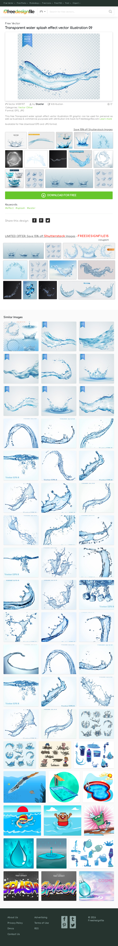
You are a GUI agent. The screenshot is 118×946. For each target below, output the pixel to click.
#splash (20, 208)
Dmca (11, 928)
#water (31, 208)
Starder (40, 104)
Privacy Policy (15, 923)
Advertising (40, 917)
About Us (13, 917)
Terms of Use (41, 923)
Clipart (76, 3)
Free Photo (21, 3)
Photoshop (34, 3)
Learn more (106, 119)
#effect (9, 208)
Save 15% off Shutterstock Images (93, 129)
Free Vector (9, 3)
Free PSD (58, 3)
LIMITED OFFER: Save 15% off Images (40, 236)
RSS (36, 928)
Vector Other (25, 107)
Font (67, 3)
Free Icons (46, 3)
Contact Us (14, 934)
